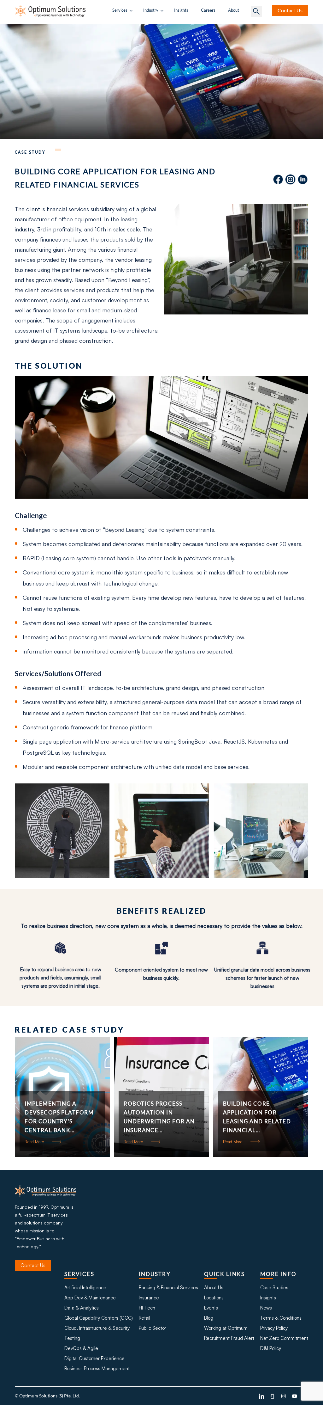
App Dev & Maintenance (90, 1298)
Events (211, 1308)
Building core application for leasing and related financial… (257, 1116)
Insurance (149, 1298)
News (266, 1308)
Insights (181, 10)
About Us (213, 1288)
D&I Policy (270, 1348)
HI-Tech (147, 1308)
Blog (208, 1318)
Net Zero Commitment (284, 1338)
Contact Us (33, 1265)
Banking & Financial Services (168, 1288)
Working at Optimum (226, 1328)
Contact (290, 10)
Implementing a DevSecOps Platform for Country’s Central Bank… (59, 1116)
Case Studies (274, 1288)
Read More (34, 1141)
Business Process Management (97, 1368)
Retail (144, 1318)
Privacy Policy (274, 1328)
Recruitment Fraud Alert (229, 1338)
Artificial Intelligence (85, 1288)
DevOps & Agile (81, 1348)
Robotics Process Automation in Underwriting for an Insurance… (159, 1116)
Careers (208, 10)
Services (119, 10)
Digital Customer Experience (94, 1358)
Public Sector (152, 1328)
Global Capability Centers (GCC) (98, 1318)
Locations (214, 1298)
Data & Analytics (81, 1308)
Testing (72, 1338)
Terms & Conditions (281, 1318)
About (233, 10)
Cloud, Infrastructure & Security (97, 1328)
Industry (150, 10)
